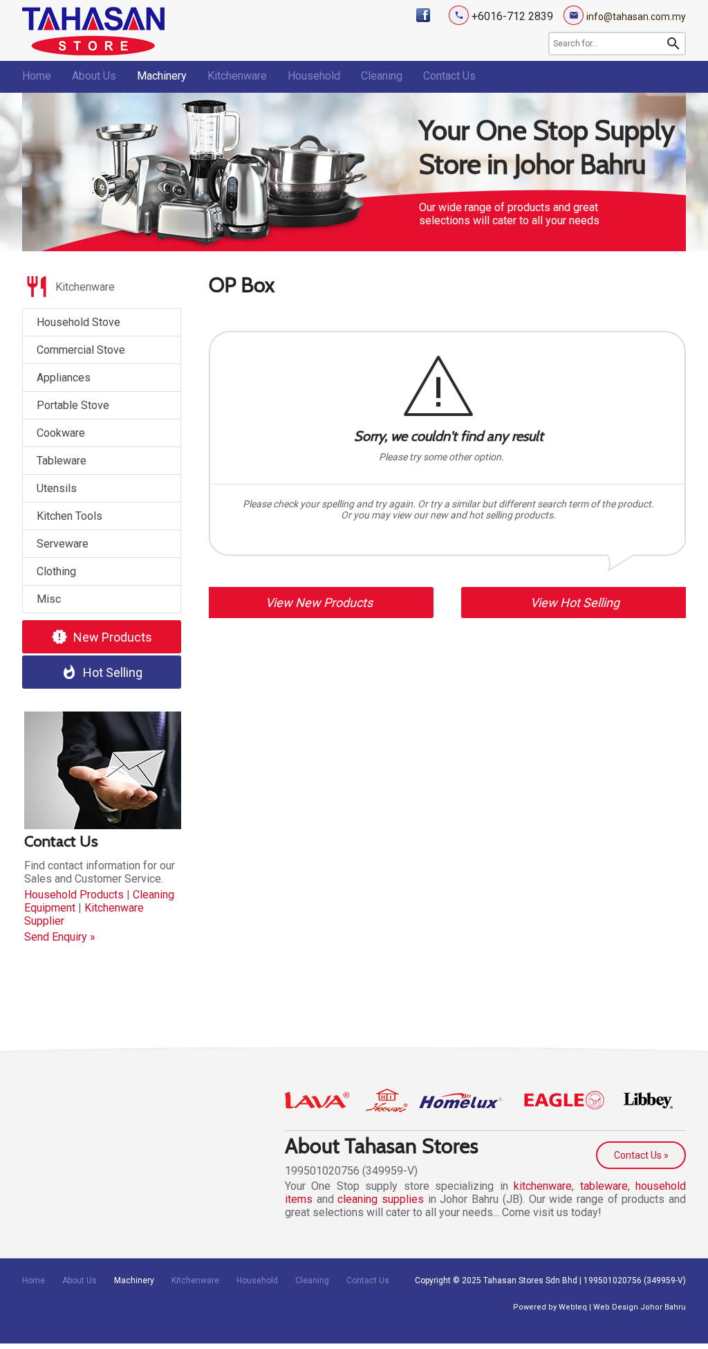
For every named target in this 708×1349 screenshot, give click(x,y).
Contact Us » (641, 1155)
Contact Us (449, 75)
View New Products (319, 602)
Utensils (57, 488)
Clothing (56, 571)
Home (36, 75)
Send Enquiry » (59, 936)
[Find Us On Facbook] (423, 15)
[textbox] (607, 44)
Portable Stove (73, 405)
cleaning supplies (380, 1199)
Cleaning (381, 75)
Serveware (62, 543)
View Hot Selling (575, 602)
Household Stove (78, 322)
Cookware (61, 433)
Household (314, 75)
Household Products (74, 894)
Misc (49, 599)
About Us (94, 75)
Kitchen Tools (69, 516)
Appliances (64, 377)
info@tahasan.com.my (636, 16)
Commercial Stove (81, 349)
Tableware (61, 460)
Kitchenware (237, 75)
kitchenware (543, 1186)
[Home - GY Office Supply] (93, 51)
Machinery (162, 75)
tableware (604, 1186)
